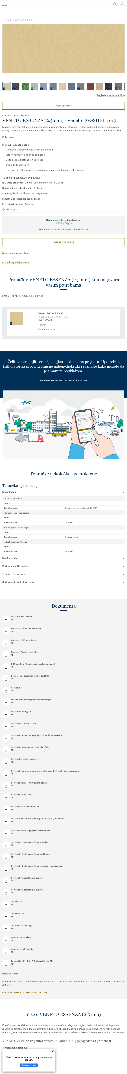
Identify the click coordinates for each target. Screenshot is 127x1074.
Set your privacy (29, 1065)
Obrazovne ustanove (16, 1047)
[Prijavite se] (114, 4)
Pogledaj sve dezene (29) (111, 95)
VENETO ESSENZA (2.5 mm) (19, 20)
